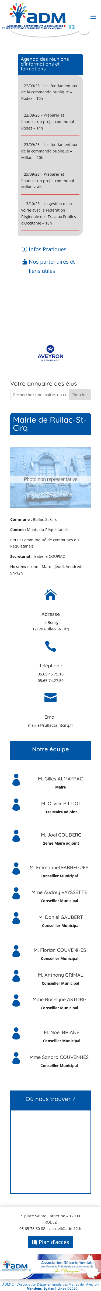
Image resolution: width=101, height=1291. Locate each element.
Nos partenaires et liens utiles (52, 266)
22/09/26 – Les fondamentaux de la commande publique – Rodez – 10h (49, 92)
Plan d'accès (54, 1242)
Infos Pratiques (48, 249)
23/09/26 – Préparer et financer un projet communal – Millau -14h (49, 181)
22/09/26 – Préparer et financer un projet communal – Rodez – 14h (49, 122)
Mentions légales (41, 1288)
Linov (61, 1288)
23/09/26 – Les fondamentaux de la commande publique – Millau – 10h (49, 151)
